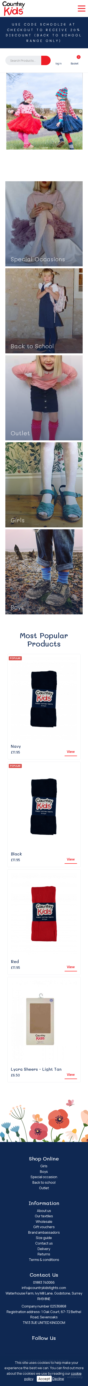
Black (16, 853)
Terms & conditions (44, 1259)
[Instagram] (47, 1346)
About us (44, 1210)
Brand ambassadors (44, 1232)
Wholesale (44, 1221)
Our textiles (44, 1216)
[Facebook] (41, 1346)
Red (15, 961)
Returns (44, 1254)
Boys (44, 1171)
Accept (44, 1378)
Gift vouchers (44, 1227)
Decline (58, 1378)
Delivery (44, 1248)
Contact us (44, 1243)
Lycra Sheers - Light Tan (36, 1069)
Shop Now (43, 223)
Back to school (44, 1182)
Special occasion (44, 1177)
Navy (16, 746)
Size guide (44, 1237)
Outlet (44, 1188)
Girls (43, 1166)
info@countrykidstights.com (44, 1287)
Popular (15, 658)
